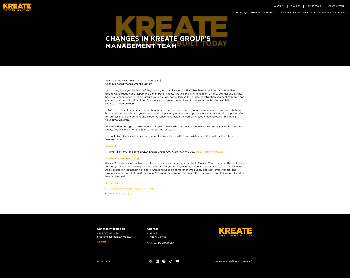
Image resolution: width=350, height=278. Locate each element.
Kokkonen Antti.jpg (120, 193)
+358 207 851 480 (108, 233)
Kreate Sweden (223, 262)
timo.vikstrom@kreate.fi (210, 151)
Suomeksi (295, 6)
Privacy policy (105, 261)
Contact (339, 12)
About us (324, 12)
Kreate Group (242, 262)
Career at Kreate (288, 12)
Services (268, 12)
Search (280, 6)
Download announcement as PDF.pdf (131, 188)
